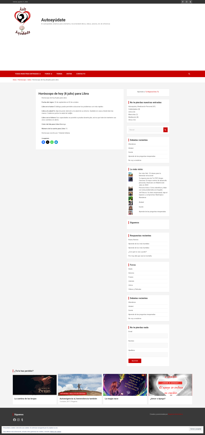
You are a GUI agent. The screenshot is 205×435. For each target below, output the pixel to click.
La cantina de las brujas (25, 398)
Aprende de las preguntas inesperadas (141, 156)
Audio (130, 269)
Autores (131, 273)
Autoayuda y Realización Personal (140, 106)
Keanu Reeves (133, 240)
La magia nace (111, 398)
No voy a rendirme (134, 160)
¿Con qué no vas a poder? (137, 252)
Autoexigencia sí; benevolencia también (78, 398)
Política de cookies (55, 431)
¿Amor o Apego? (157, 398)
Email (130, 331)
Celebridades (133, 109)
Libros (130, 112)
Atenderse (132, 144)
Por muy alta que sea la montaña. (140, 256)
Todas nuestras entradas (27, 74)
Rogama (74, 401)
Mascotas (131, 114)
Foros (47, 74)
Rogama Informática (175, 414)
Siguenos (134, 222)
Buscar (165, 129)
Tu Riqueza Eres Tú (152, 92)
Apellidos (131, 350)
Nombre (131, 341)
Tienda (59, 74)
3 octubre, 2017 (65, 401)
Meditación (132, 117)
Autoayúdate (53, 19)
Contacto (80, 74)
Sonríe (130, 152)
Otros (130, 120)
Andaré (130, 148)
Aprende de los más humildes (138, 244)
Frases (130, 277)
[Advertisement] (102, 52)
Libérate (131, 281)
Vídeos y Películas (134, 289)
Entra (69, 74)
